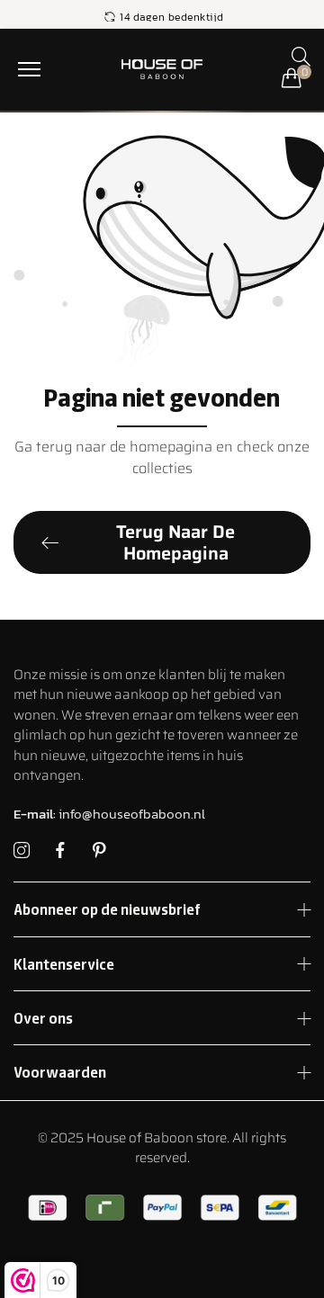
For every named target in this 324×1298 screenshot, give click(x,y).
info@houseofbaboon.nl (109, 813)
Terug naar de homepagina (175, 542)
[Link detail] (22, 851)
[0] (292, 77)
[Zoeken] (301, 56)
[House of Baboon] (162, 69)
